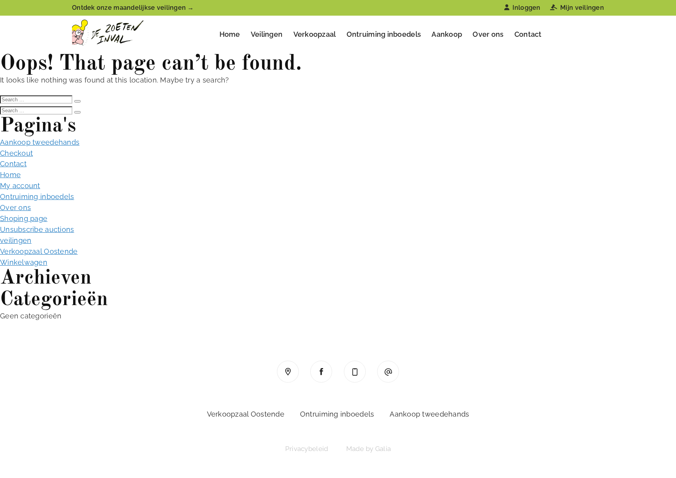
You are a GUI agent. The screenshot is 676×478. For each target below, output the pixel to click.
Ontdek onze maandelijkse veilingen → (133, 7)
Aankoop (446, 34)
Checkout (16, 153)
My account (20, 185)
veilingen (15, 240)
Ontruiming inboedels (384, 34)
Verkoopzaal (314, 34)
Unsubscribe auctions (37, 229)
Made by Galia (368, 449)
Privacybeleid (307, 449)
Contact (528, 34)
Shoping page (23, 218)
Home (229, 34)
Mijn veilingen (582, 7)
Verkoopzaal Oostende (38, 251)
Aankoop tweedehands (39, 142)
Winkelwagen (23, 262)
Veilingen (266, 34)
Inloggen (526, 7)
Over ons (488, 34)
